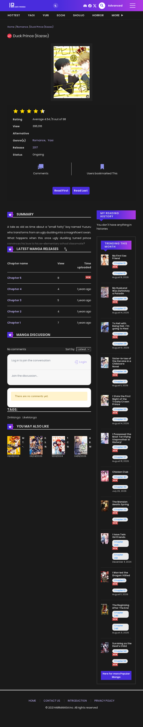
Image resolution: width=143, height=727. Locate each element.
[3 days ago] (115, 266)
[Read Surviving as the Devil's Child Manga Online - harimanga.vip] (105, 647)
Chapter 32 (120, 419)
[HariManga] (17, 5)
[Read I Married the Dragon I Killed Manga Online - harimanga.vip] (105, 576)
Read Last (81, 190)
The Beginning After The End (120, 606)
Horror (98, 15)
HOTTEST (14, 15)
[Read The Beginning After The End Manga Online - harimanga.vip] (105, 609)
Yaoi (31, 15)
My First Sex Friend (119, 257)
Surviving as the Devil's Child (121, 645)
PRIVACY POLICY (104, 701)
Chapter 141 (120, 661)
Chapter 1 (14, 323)
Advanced (115, 5)
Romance (22, 26)
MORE (116, 15)
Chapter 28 (120, 298)
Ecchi (61, 15)
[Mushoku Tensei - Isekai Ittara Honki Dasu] (13, 445)
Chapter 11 (119, 580)
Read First (61, 190)
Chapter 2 (14, 311)
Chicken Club (120, 471)
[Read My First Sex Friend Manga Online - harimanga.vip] (105, 259)
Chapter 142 (120, 651)
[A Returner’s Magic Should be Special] (80, 445)
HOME (32, 701)
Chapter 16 (119, 263)
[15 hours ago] (115, 654)
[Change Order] (65, 249)
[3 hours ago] (115, 450)
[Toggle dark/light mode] (55, 5)
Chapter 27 (120, 308)
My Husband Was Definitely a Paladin (121, 290)
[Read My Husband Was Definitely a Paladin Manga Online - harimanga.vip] (105, 292)
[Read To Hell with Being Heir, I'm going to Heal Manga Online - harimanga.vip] (105, 327)
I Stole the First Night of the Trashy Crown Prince (121, 400)
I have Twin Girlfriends (118, 536)
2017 (35, 147)
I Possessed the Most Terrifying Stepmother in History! (121, 438)
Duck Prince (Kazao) (41, 26)
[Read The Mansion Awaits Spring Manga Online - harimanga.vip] (105, 506)
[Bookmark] (102, 167)
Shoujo (78, 15)
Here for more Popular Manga (116, 675)
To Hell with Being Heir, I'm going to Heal (120, 326)
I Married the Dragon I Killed (121, 574)
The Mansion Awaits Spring (120, 503)
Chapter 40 (120, 477)
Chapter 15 (119, 273)
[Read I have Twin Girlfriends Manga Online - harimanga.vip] (105, 538)
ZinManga (14, 417)
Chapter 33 (120, 409)
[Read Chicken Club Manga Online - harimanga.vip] (105, 476)
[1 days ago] (115, 512)
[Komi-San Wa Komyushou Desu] (36, 445)
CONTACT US (52, 701)
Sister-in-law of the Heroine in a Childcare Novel (121, 362)
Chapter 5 (14, 278)
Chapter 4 (14, 289)
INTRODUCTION (77, 701)
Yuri (46, 15)
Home (11, 26)
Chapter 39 (120, 486)
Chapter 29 (120, 333)
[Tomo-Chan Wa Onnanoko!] (58, 445)
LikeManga (30, 417)
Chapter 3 (14, 300)
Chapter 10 (119, 590)
